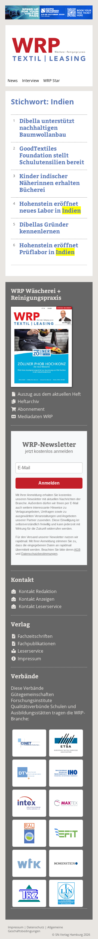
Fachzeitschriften (35, 636)
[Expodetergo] (49, 18)
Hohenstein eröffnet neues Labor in (50, 206)
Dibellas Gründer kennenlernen (43, 227)
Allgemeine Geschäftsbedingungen (35, 929)
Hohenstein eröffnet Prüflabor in (48, 248)
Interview (30, 80)
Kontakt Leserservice (40, 606)
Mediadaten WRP (35, 416)
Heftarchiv (28, 401)
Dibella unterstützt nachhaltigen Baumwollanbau (46, 127)
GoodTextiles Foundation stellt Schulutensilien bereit (51, 155)
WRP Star (51, 80)
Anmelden (49, 483)
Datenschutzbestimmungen (39, 553)
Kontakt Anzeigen (36, 599)
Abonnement (31, 409)
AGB (77, 549)
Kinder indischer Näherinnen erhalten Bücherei (49, 182)
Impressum (29, 659)
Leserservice (30, 651)
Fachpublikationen (37, 644)
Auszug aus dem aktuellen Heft (49, 394)
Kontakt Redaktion (38, 591)
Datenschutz (35, 927)
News (13, 80)
